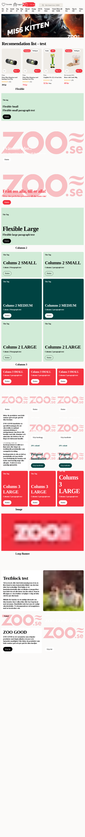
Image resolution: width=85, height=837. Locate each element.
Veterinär (54, 10)
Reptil (21, 10)
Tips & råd (74, 10)
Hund (3, 10)
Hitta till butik (59, 10)
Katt (7, 10)
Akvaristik (27, 10)
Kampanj (34, 10)
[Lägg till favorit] (4, 71)
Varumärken (47, 10)
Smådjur (12, 10)
